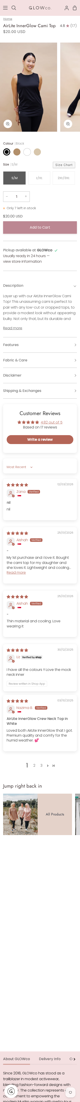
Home (7, 19)
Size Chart (64, 165)
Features (11, 344)
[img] (17, 485)
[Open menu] (4, 7)
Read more (12, 328)
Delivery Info (50, 1058)
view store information (22, 261)
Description (13, 285)
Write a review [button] (40, 439)
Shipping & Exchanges (22, 390)
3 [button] (41, 765)
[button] (48, 765)
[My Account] (65, 8)
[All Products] (37, 814)
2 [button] (34, 765)
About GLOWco (16, 1058)
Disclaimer (12, 375)
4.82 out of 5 (51, 422)
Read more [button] (16, 572)
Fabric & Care (15, 360)
